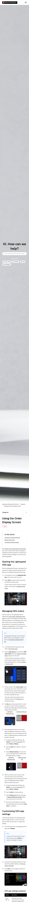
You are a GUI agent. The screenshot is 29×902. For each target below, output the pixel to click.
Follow (4, 526)
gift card (22, 261)
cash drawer (15, 261)
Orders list (19, 699)
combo (9, 261)
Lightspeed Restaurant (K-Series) (10, 504)
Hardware (23, 504)
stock (4, 261)
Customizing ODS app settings (12, 542)
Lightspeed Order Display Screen (12, 506)
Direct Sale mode (13, 648)
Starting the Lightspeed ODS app (12, 537)
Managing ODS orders (10, 540)
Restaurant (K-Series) (10, 2)
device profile (9, 664)
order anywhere (6, 264)
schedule (23, 662)
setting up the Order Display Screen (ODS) (15, 548)
